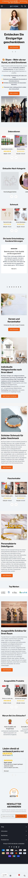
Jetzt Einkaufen (14, 47)
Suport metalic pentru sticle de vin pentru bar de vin (7, 496)
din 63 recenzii (7, 755)
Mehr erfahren (14, 93)
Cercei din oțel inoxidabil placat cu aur (7, 222)
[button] (25, 6)
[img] (15, 754)
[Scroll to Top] (25, 870)
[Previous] (12, 51)
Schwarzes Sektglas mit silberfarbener (20, 698)
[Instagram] (14, 847)
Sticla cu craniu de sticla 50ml (7, 698)
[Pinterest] (9, 847)
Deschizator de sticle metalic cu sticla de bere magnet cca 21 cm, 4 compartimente (7, 149)
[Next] (15, 51)
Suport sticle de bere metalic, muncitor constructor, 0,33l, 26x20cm (20, 496)
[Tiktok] (18, 847)
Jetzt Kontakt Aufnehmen (10, 396)
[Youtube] (16, 847)
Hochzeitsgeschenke (10, 192)
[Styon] (14, 6)
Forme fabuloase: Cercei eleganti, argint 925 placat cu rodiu (21, 222)
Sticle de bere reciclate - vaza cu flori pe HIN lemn (21, 149)
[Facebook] (11, 847)
